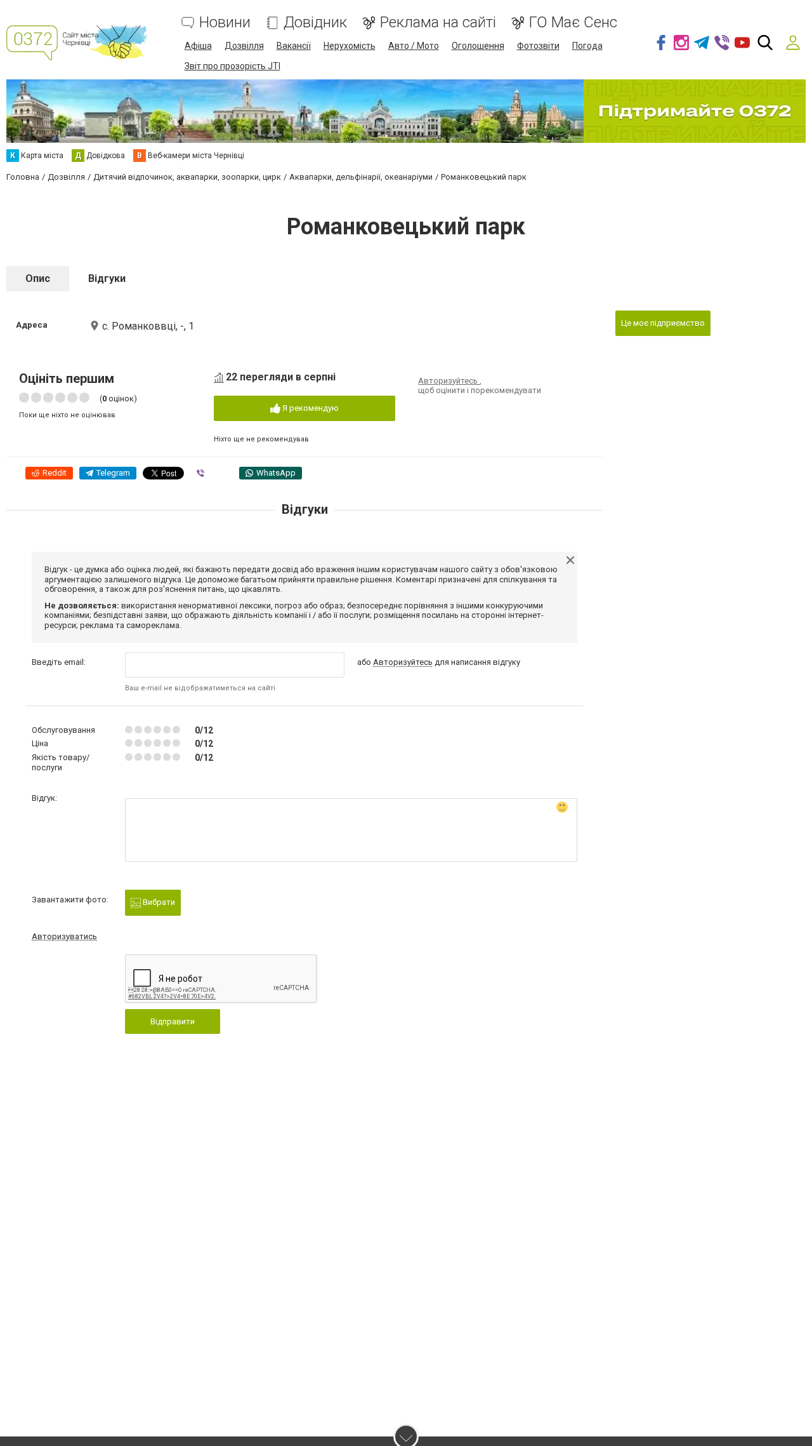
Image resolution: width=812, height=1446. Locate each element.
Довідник (315, 22)
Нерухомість (350, 46)
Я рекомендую (309, 408)
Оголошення (478, 46)
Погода (587, 46)
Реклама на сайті (438, 22)
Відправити (172, 1021)
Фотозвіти (538, 46)
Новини (225, 22)
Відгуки (107, 278)
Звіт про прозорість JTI (232, 66)
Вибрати (158, 902)
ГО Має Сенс (573, 22)
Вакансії (294, 46)
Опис (37, 278)
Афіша (198, 46)
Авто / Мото (413, 46)
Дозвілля (244, 46)
